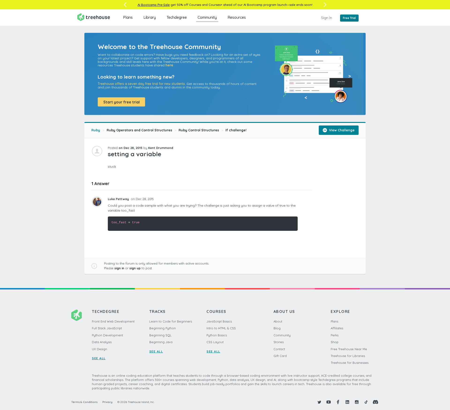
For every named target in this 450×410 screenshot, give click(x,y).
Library (149, 17)
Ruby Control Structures (199, 130)
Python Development (107, 335)
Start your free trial (121, 102)
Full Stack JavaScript (107, 328)
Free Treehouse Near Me (349, 349)
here (169, 65)
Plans (128, 17)
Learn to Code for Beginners (170, 321)
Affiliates (337, 328)
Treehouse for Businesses (349, 362)
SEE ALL (99, 358)
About (278, 321)
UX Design (99, 349)
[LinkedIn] (347, 402)
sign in (119, 268)
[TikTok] (366, 402)
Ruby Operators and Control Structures (139, 130)
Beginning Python (162, 328)
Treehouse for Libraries (348, 356)
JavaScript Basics (219, 321)
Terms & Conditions (84, 402)
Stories (279, 342)
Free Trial (349, 18)
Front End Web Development (113, 321)
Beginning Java (160, 342)
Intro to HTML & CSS (221, 328)
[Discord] (375, 402)
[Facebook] (338, 402)
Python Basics (216, 335)
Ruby (95, 130)
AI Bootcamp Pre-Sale (154, 5)
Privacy (107, 402)
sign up (135, 268)
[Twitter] (319, 402)
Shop (334, 342)
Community (207, 17)
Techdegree (177, 17)
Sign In (326, 17)
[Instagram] (356, 402)
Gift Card (280, 356)
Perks (334, 335)
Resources (237, 17)
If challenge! (236, 130)
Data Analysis (102, 342)
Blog (277, 328)
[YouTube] (328, 402)
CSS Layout (215, 342)
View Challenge (341, 130)
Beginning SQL (160, 335)
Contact (279, 349)
